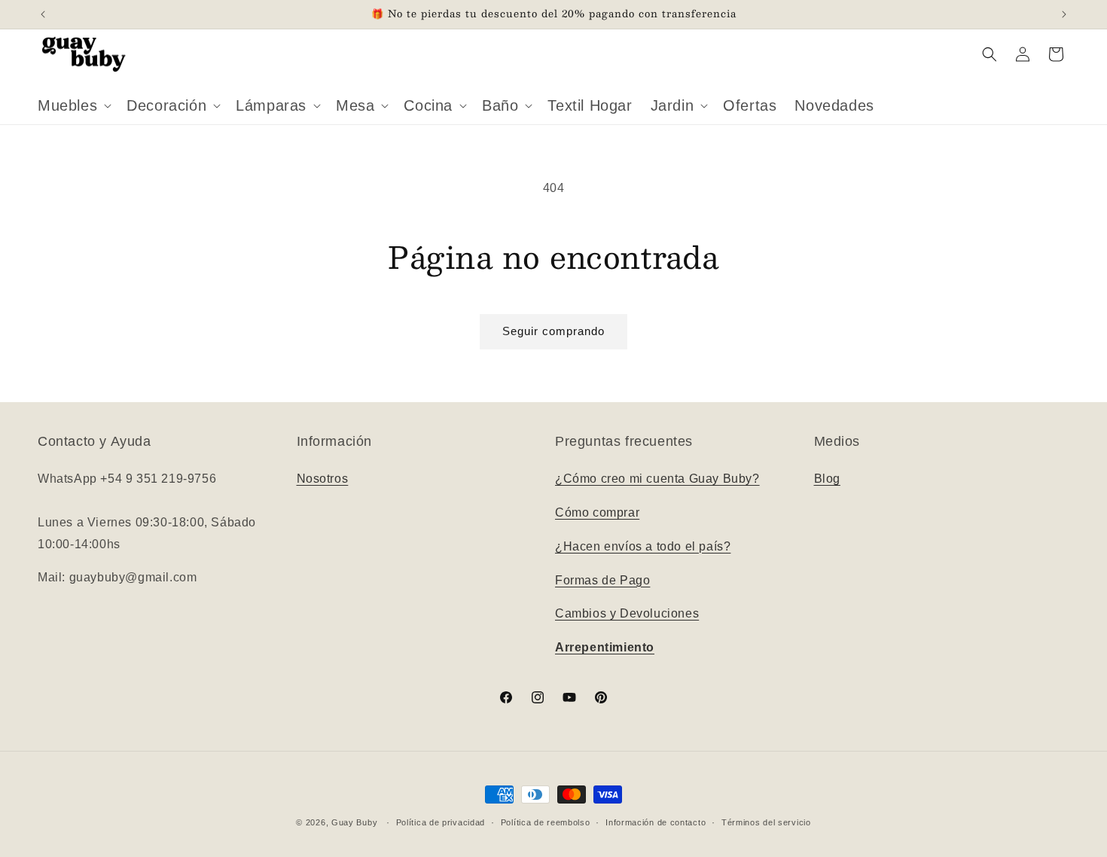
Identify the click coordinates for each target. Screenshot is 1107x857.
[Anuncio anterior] (42, 14)
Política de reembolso (545, 822)
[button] (73, 105)
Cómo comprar (597, 512)
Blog (827, 478)
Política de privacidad (440, 822)
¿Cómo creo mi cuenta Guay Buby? (657, 478)
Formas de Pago (602, 580)
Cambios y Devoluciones (627, 613)
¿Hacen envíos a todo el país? (642, 546)
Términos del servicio (766, 822)
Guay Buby (354, 822)
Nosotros (323, 478)
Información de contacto (655, 822)
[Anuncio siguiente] (1064, 14)
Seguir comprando (553, 331)
